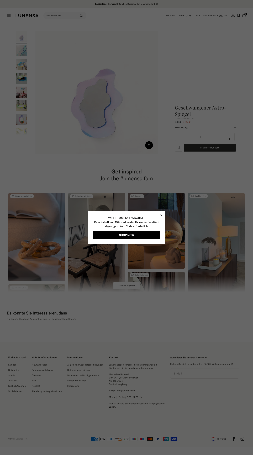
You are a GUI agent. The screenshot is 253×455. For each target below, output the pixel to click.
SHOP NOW (126, 235)
